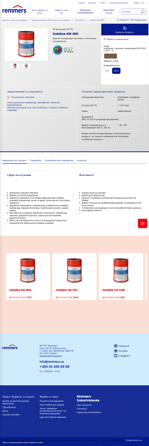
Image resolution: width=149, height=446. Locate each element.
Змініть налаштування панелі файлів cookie (22, 442)
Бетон (5, 411)
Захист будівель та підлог (40, 11)
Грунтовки (80, 20)
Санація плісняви (10, 414)
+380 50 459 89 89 (54, 366)
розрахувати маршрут (51, 356)
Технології (82, 408)
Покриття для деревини (51, 401)
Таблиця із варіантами (117, 39)
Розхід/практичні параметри (59, 160)
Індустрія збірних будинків (53, 417)
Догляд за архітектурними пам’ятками (15, 402)
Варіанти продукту (125, 32)
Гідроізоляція (9, 407)
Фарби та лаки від (61, 11)
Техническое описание (22, 97)
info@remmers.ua (52, 361)
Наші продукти (84, 405)
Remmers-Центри (109, 11)
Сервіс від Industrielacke (89, 412)
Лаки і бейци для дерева (52, 404)
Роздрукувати (140, 20)
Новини (81, 3)
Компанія (92, 3)
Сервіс (102, 3)
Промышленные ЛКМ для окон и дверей (51, 20)
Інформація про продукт (14, 160)
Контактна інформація (118, 3)
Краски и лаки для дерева (14, 20)
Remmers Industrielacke (85, 11)
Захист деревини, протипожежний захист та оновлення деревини (53, 411)
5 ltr (107, 70)
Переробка (35, 160)
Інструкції (82, 160)
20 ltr (116, 70)
